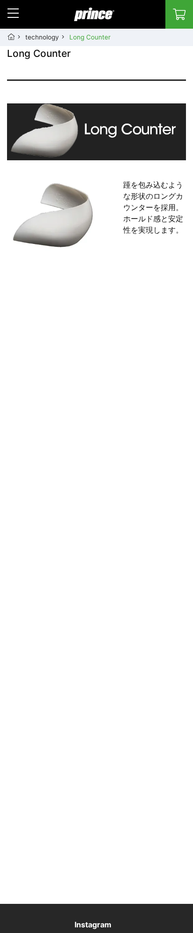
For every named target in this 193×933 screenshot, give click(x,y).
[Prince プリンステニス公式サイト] (94, 19)
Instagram (92, 924)
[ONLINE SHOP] (179, 14)
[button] (13, 13)
